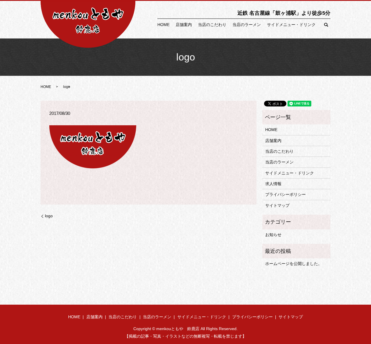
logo (49, 216)
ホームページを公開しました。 (293, 263)
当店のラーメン (246, 24)
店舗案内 (184, 24)
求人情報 (273, 183)
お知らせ (273, 234)
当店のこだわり (212, 24)
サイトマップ (277, 205)
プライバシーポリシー (285, 194)
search (326, 25)
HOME (163, 24)
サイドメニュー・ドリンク (291, 24)
